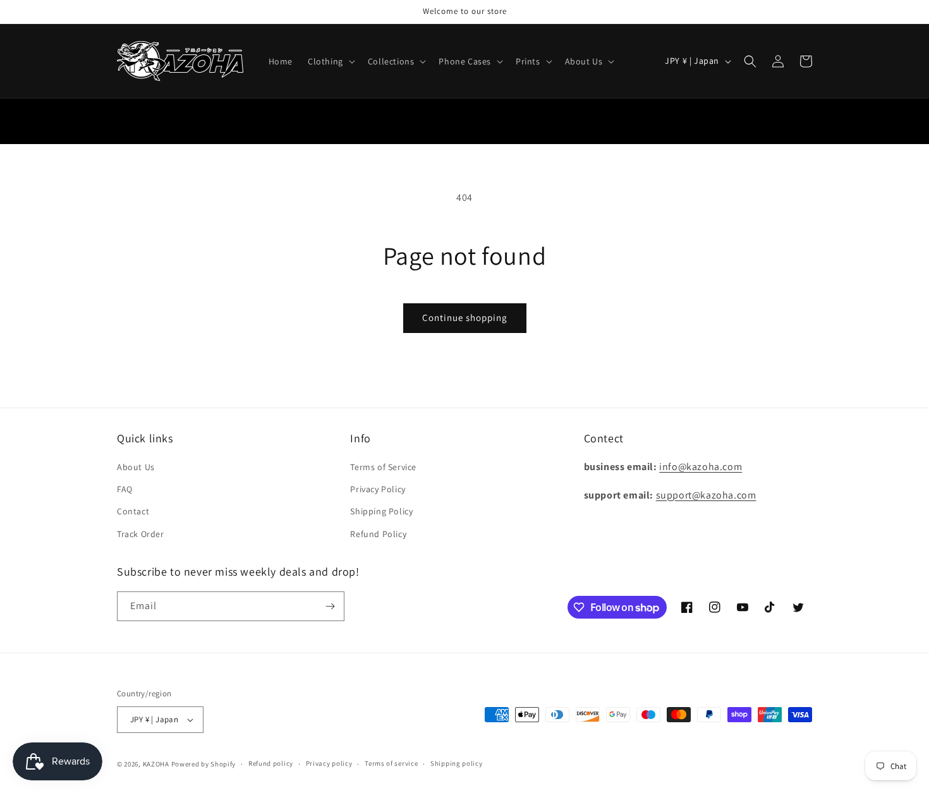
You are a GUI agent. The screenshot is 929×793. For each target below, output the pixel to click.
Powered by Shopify (203, 764)
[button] (330, 61)
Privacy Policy (377, 489)
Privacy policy (329, 763)
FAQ (125, 489)
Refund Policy (378, 534)
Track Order (140, 534)
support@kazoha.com (706, 495)
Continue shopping (464, 318)
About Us (136, 467)
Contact (133, 511)
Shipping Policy (381, 511)
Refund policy (270, 763)
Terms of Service (383, 467)
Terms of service (391, 763)
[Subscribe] (330, 606)
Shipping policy (456, 763)
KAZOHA (156, 764)
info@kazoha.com (700, 466)
